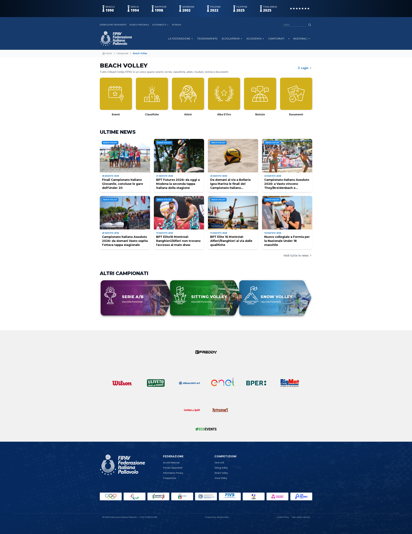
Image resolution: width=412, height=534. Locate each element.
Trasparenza (169, 478)
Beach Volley (221, 472)
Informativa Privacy (173, 472)
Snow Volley (221, 478)
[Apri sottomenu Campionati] (288, 38)
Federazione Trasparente (113, 25)
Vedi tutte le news (296, 255)
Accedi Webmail (171, 462)
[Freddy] (206, 352)
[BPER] (256, 383)
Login (304, 68)
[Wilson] (122, 383)
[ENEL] (222, 383)
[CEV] (254, 496)
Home (109, 53)
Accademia (254, 38)
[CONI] (182, 496)
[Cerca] (309, 24)
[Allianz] (189, 383)
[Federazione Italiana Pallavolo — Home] (116, 38)
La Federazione (179, 38)
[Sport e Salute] (158, 496)
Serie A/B (219, 462)
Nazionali (300, 38)
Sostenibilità (159, 25)
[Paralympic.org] (134, 496)
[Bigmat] (289, 383)
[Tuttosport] (220, 410)
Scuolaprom (231, 38)
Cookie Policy (283, 517)
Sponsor (176, 25)
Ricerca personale (139, 25)
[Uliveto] (155, 383)
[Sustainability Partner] (206, 429)
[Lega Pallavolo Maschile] (301, 496)
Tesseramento (207, 38)
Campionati (276, 38)
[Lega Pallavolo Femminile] (277, 496)
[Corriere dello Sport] (192, 410)
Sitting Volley (221, 467)
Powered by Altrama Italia (217, 517)
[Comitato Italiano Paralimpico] (206, 496)
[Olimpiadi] (111, 496)
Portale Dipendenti (173, 467)
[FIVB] (230, 496)
